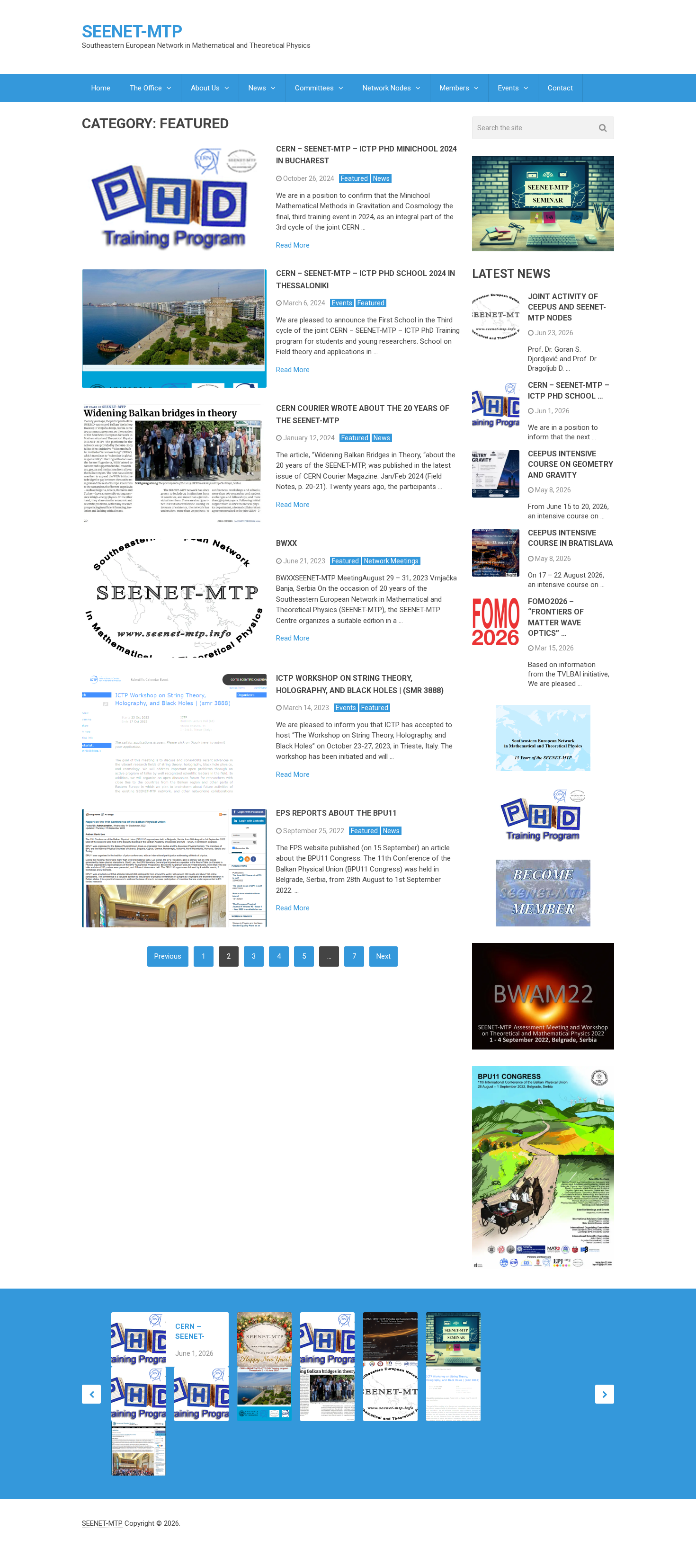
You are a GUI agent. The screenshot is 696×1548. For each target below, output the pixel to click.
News (257, 88)
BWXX (286, 543)
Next (383, 956)
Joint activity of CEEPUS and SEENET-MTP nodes (567, 307)
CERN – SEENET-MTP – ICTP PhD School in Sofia (195, 1332)
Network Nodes (387, 88)
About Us (205, 88)
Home (100, 88)
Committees (314, 88)
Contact (560, 88)
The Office (146, 88)
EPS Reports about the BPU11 (336, 813)
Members (454, 88)
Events (508, 88)
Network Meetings (391, 561)
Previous (167, 956)
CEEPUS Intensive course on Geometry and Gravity (570, 464)
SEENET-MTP (132, 31)
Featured (354, 178)
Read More (293, 245)
